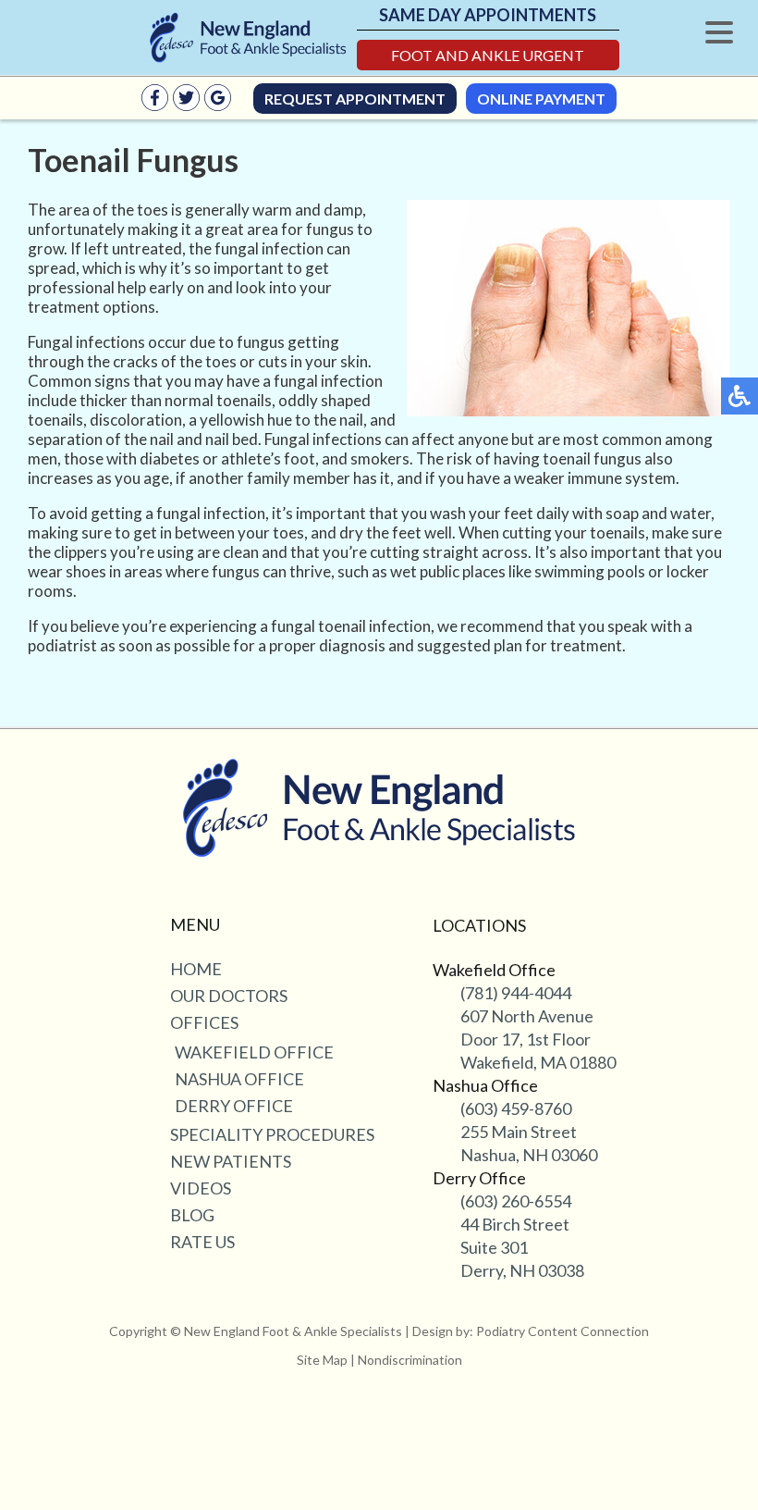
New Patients (230, 1161)
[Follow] (186, 105)
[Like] (154, 105)
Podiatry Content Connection (562, 1331)
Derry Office (234, 1105)
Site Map (322, 1360)
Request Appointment (355, 98)
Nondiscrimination (410, 1360)
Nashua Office (239, 1079)
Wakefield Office (254, 1052)
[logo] (248, 37)
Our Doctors (228, 995)
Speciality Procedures (272, 1134)
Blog (192, 1215)
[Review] (217, 105)
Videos (200, 1188)
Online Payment (541, 98)
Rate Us (202, 1242)
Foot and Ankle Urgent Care (487, 58)
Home (196, 969)
